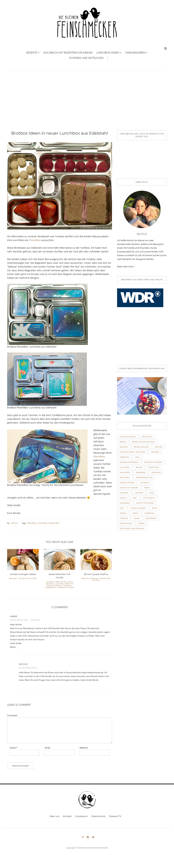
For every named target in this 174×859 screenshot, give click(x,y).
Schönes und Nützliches (86, 57)
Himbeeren (140, 472)
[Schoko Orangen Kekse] (23, 560)
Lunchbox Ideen (107, 52)
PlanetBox (34, 240)
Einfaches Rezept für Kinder (132, 452)
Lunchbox (42, 523)
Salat (122, 508)
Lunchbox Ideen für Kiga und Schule (60, 584)
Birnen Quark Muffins (96, 574)
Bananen (124, 447)
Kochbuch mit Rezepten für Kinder (68, 52)
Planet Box (53, 523)
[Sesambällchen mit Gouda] (59, 560)
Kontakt (67, 816)
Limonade (124, 493)
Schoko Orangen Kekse (23, 574)
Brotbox (32, 523)
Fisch (137, 457)
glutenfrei (125, 467)
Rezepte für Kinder (145, 503)
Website (84, 748)
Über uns (54, 816)
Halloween (125, 472)
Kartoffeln (125, 477)
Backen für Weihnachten (143, 442)
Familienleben (135, 52)
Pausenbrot (125, 503)
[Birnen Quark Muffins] (96, 560)
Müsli (151, 493)
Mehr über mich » (126, 266)
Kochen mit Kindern (129, 487)
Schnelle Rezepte (138, 508)
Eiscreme (155, 452)
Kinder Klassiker (127, 482)
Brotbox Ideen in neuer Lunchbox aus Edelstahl (59, 133)
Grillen (139, 467)
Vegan (137, 518)
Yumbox (141, 523)
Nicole (14, 523)
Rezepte (31, 52)
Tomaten (124, 518)
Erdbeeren (124, 457)
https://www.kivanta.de (92, 672)
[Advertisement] (87, 104)
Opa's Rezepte (149, 498)
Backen (85, 578)
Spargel (123, 513)
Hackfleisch (153, 467)
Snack (154, 508)
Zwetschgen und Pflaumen (132, 528)
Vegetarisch (50, 587)
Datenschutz (98, 816)
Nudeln (123, 498)
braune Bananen (141, 447)
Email (47, 748)
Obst (135, 498)
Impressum (81, 816)
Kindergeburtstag (144, 477)
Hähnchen (156, 472)
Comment (12, 715)
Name (14, 748)
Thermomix (149, 513)
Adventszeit (147, 436)
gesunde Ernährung (129, 462)
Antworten (35, 620)
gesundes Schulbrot (153, 462)
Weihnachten (126, 523)
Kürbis (147, 487)
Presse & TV (115, 816)
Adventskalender (128, 436)
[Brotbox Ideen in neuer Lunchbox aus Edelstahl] (59, 188)
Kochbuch (144, 482)
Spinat (135, 513)
